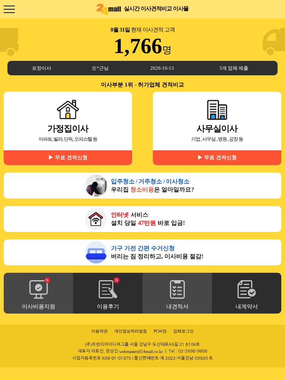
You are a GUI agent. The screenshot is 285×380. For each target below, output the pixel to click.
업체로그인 (183, 331)
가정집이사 (68, 142)
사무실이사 (217, 142)
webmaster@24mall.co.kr (141, 351)
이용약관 (99, 331)
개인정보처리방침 (130, 331)
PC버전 (160, 331)
